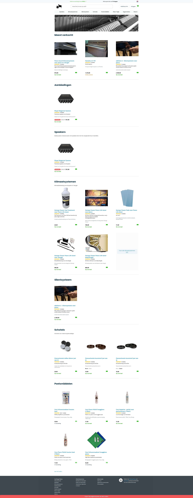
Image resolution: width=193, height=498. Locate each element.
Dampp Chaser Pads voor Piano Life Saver (126, 211)
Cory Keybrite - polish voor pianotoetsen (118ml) (125, 410)
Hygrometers (126, 12)
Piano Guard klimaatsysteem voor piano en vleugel (64, 62)
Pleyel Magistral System (62, 111)
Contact (78, 485)
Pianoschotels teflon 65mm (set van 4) (65, 359)
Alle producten (57, 480)
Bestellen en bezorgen (81, 480)
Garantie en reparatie (81, 484)
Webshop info (124, 6)
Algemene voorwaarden (103, 482)
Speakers (61, 12)
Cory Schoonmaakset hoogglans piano (96, 453)
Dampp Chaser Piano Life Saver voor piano (95, 211)
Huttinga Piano (132, 479)
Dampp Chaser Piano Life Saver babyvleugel (95, 256)
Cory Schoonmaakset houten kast (64, 410)
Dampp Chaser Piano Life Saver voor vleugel (65, 256)
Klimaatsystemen (72, 12)
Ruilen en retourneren (80, 482)
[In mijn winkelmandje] (76, 72)
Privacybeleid (100, 484)
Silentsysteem (85, 12)
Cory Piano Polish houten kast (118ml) (64, 453)
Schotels (95, 12)
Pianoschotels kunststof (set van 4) (96, 359)
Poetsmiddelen (105, 12)
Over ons (99, 480)
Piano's (135, 12)
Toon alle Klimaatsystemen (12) (127, 251)
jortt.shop (126, 480)
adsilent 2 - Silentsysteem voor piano (126, 62)
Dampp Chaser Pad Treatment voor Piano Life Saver (64, 211)
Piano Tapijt (116, 12)
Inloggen (133, 6)
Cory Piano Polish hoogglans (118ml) (94, 410)
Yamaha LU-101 (90, 61)
